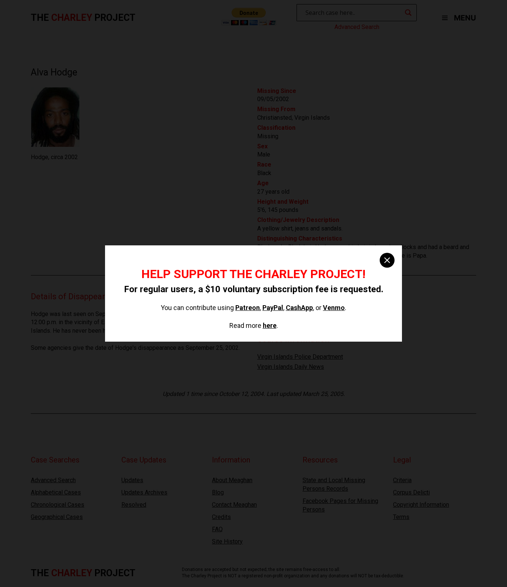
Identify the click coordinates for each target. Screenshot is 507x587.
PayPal (272, 308)
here (270, 325)
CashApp (299, 308)
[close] (387, 260)
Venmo (334, 308)
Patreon (247, 308)
